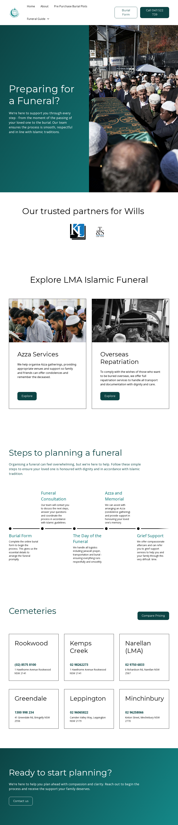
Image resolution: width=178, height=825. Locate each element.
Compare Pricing (153, 615)
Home (31, 6)
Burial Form (126, 12)
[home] (14, 12)
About (44, 6)
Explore (27, 396)
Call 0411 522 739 (154, 12)
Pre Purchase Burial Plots (70, 6)
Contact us (20, 801)
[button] (38, 19)
